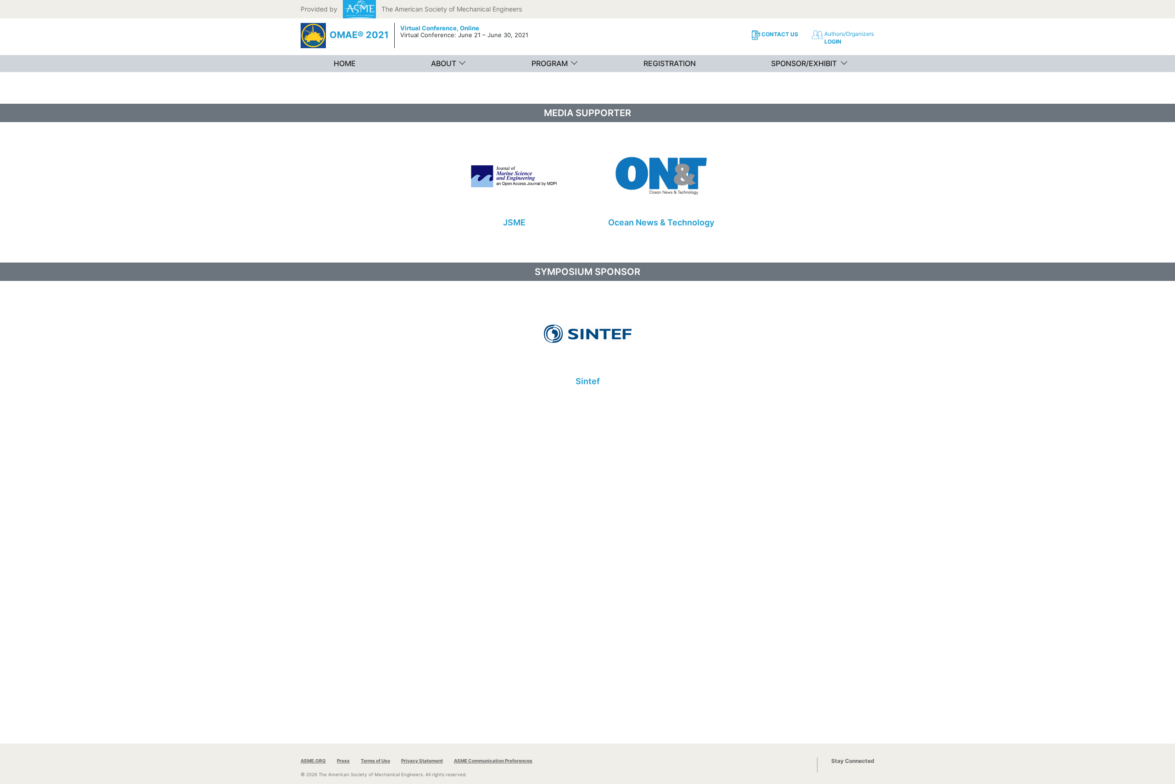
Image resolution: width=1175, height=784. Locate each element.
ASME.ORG (313, 760)
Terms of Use (375, 760)
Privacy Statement (422, 760)
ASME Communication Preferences (493, 760)
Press (343, 760)
